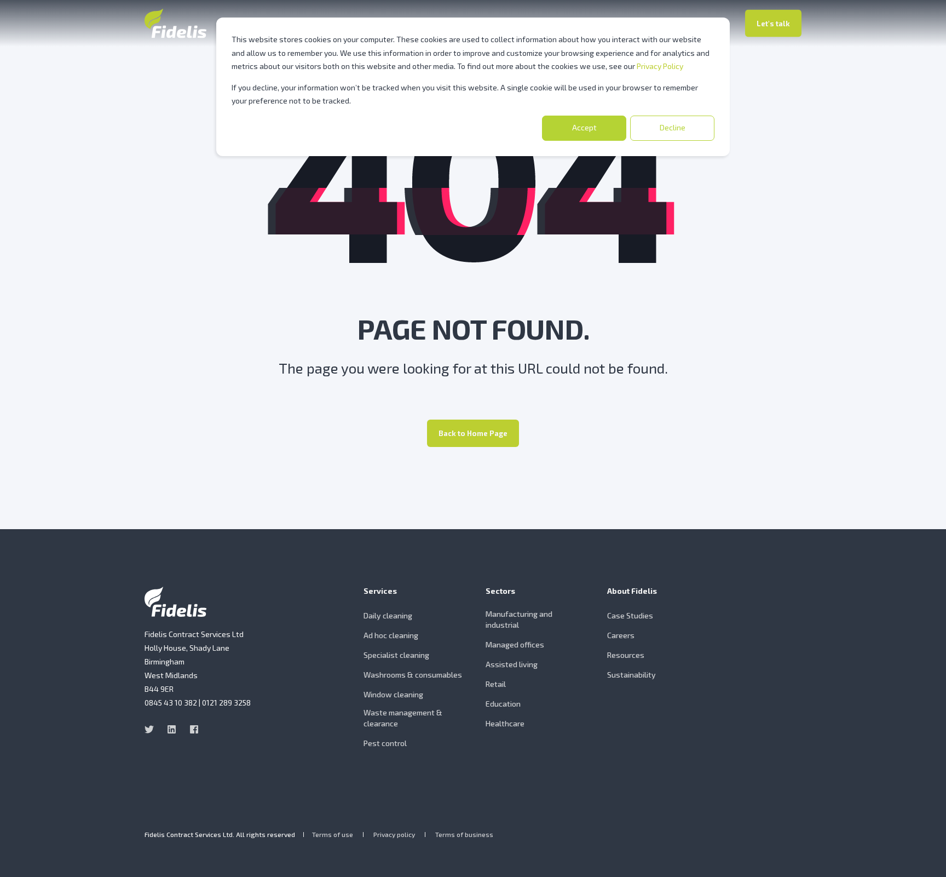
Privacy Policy (660, 66)
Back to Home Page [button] (473, 433)
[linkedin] (171, 729)
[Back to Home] (175, 23)
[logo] (175, 602)
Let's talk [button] (773, 23)
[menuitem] (417, 596)
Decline (672, 127)
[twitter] (152, 729)
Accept (584, 127)
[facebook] (191, 729)
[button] (924, 855)
